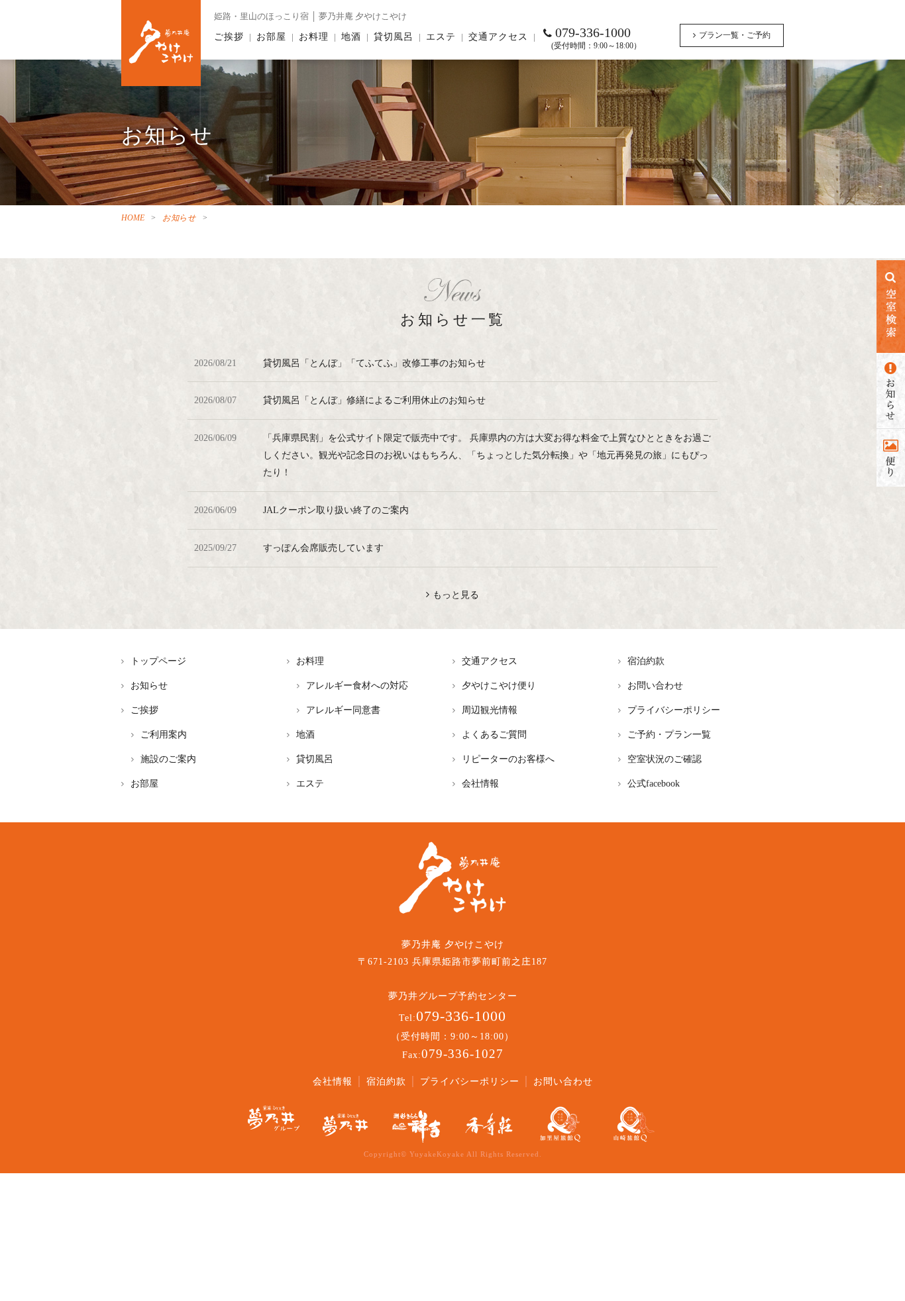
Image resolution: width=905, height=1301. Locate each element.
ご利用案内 (163, 734)
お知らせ (179, 217)
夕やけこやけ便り (499, 685)
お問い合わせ (655, 685)
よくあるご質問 (494, 734)
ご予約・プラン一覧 (669, 734)
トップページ (158, 660)
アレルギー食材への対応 (357, 685)
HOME (132, 217)
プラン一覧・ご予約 (735, 35)
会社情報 (480, 783)
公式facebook (653, 783)
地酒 (351, 36)
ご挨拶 (229, 36)
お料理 (314, 36)
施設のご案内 (168, 758)
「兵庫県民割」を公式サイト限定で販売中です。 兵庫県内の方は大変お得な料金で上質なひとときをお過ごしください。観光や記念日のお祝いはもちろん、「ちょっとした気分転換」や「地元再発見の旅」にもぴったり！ (487, 454)
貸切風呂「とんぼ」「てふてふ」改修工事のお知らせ (374, 363)
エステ (441, 36)
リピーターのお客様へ (508, 758)
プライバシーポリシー (673, 709)
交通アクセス (498, 36)
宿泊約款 (646, 660)
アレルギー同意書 (343, 709)
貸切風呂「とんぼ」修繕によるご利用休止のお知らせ (374, 400)
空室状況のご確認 (664, 758)
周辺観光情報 (489, 709)
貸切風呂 (393, 36)
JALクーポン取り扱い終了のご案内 (336, 510)
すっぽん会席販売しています (323, 547)
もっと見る (456, 594)
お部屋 (271, 36)
